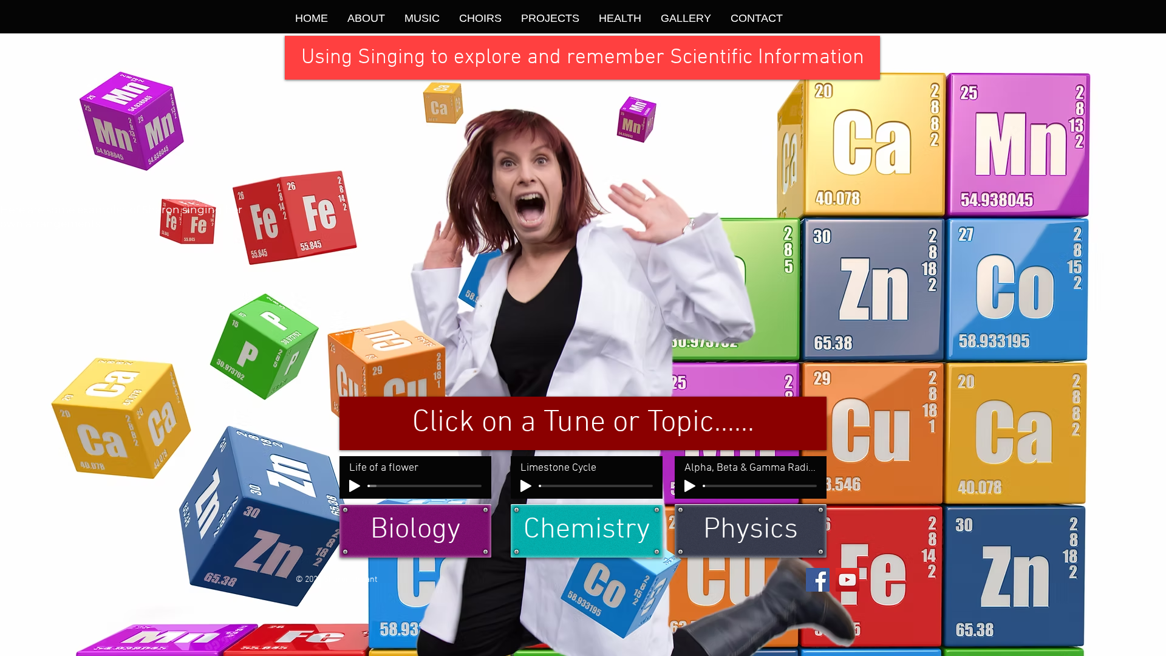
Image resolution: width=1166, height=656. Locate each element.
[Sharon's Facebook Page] (818, 580)
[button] (582, 58)
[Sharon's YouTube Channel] (847, 580)
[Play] (354, 486)
